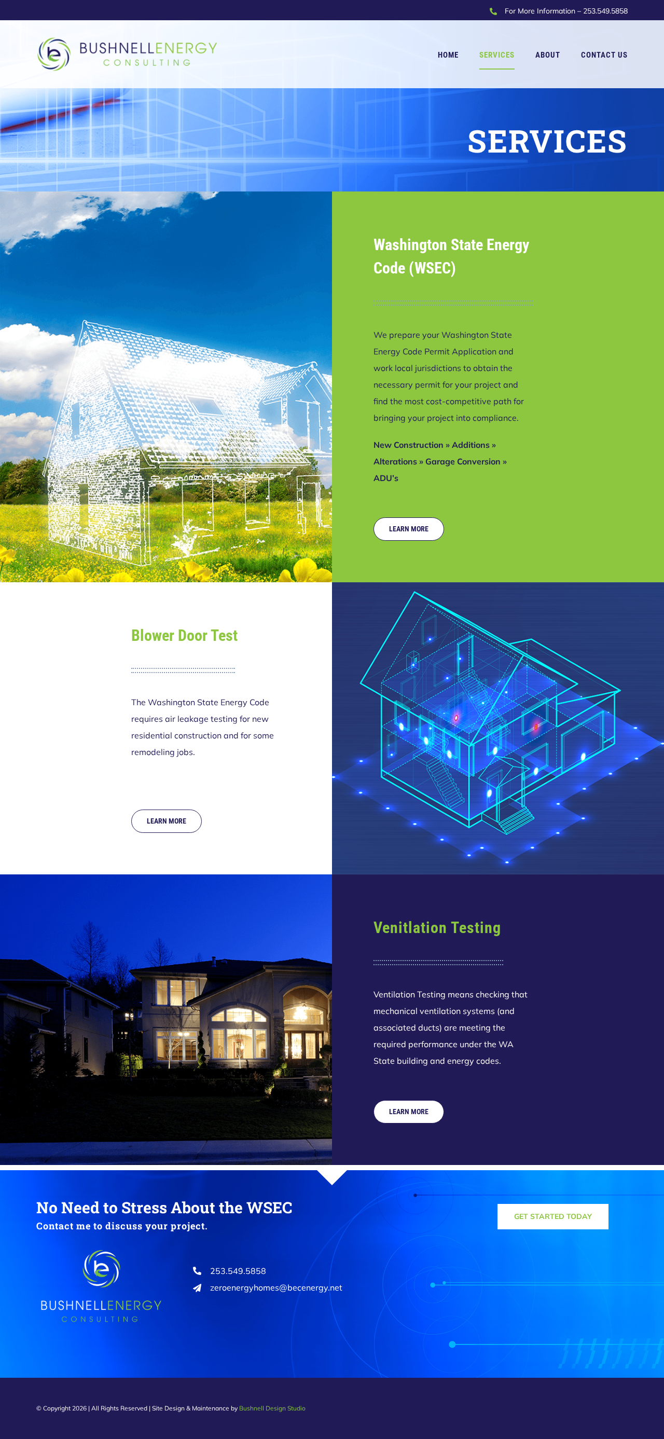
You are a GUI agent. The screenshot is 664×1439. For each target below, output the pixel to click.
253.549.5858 (605, 11)
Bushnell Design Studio (272, 1408)
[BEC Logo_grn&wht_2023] (101, 1250)
